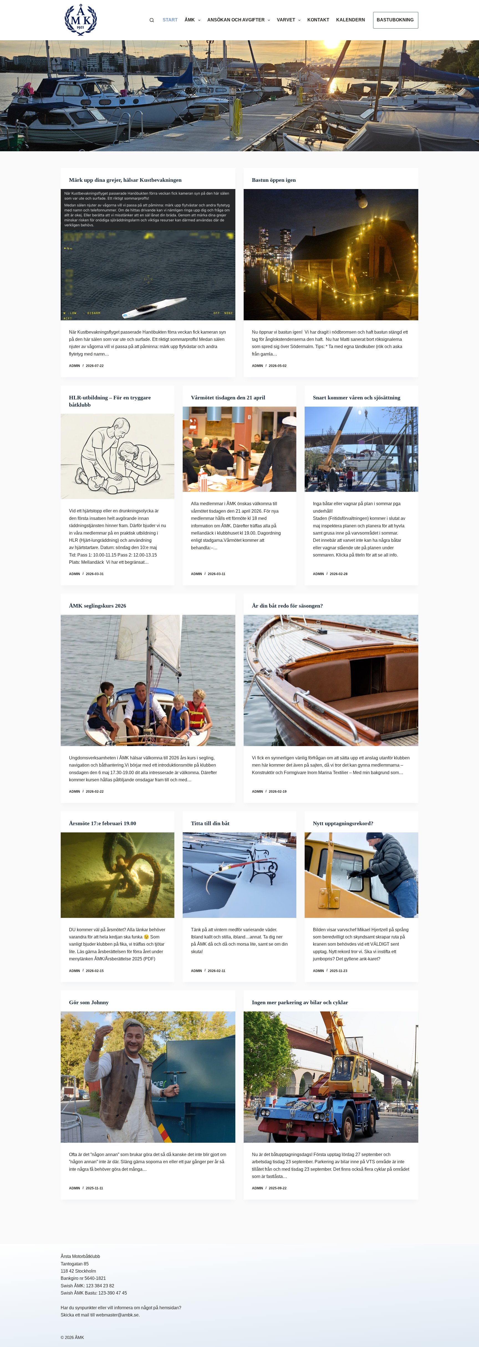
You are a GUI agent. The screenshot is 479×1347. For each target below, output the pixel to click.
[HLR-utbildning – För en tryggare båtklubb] (117, 456)
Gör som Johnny (89, 1002)
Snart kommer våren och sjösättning (356, 397)
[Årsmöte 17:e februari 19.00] (117, 875)
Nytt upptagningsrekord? (343, 823)
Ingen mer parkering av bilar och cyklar (300, 1002)
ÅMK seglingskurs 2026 (97, 606)
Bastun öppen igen (274, 180)
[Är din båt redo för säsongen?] (331, 680)
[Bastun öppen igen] (331, 254)
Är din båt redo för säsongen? (287, 606)
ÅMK (190, 19)
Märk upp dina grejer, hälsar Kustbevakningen (125, 180)
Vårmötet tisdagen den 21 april (228, 397)
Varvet (286, 19)
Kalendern (350, 19)
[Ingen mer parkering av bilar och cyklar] (331, 1077)
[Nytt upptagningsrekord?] (361, 875)
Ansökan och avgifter (236, 19)
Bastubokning (395, 19)
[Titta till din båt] (239, 875)
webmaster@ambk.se (117, 1315)
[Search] (152, 20)
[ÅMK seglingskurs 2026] (148, 680)
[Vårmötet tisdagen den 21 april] (239, 449)
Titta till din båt (210, 823)
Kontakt (318, 19)
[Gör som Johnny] (148, 1077)
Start (170, 19)
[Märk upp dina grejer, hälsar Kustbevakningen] (148, 254)
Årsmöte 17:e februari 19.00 (102, 823)
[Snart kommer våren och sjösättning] (361, 449)
